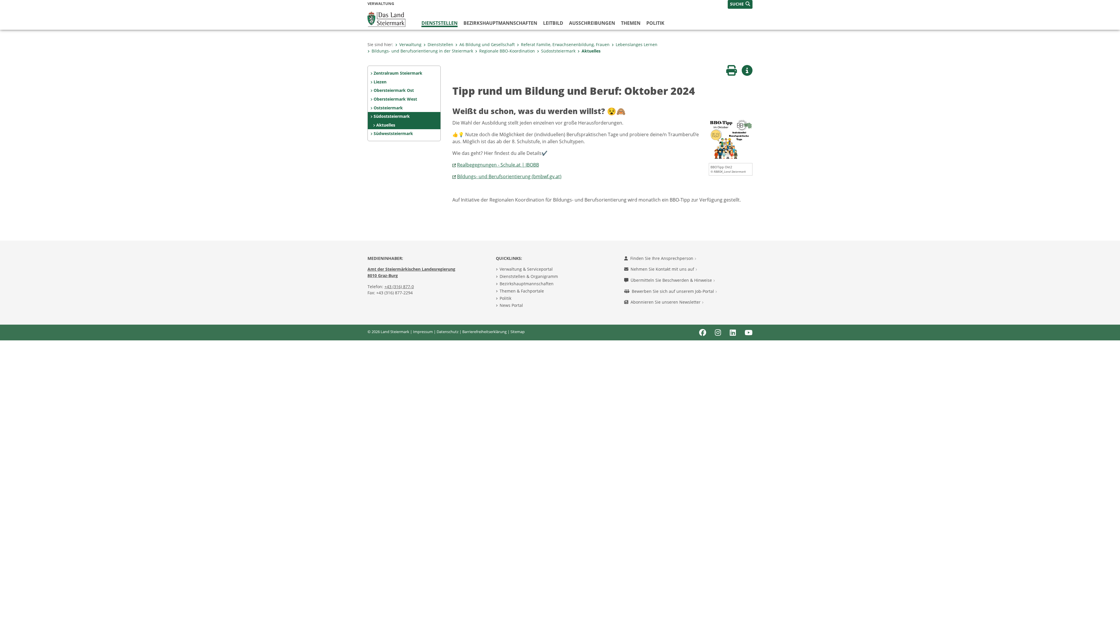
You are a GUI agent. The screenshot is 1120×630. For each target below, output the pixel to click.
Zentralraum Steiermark (398, 73)
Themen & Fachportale (522, 291)
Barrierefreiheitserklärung (484, 331)
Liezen (380, 82)
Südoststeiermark (558, 51)
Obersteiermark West (395, 99)
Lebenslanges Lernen (636, 44)
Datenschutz (448, 331)
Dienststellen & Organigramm (529, 276)
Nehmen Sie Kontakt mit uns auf (663, 269)
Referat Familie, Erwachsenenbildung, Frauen (565, 44)
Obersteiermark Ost (394, 90)
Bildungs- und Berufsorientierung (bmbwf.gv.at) (509, 176)
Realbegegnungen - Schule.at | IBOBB (498, 165)
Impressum (423, 331)
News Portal (511, 305)
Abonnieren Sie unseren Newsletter (666, 302)
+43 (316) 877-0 (399, 286)
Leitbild (553, 23)
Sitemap (517, 331)
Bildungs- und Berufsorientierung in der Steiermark (422, 51)
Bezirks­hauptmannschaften (500, 23)
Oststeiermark (388, 108)
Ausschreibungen (592, 23)
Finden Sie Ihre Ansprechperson (662, 258)
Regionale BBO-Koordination (507, 51)
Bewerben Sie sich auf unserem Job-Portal (673, 291)
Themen (630, 23)
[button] (740, 4)
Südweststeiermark (393, 133)
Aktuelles (591, 51)
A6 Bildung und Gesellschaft (487, 44)
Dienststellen (439, 23)
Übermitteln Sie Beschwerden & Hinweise (672, 280)
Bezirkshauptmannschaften (527, 283)
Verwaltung (410, 44)
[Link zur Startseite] (386, 18)
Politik (655, 23)
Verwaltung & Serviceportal (526, 269)
